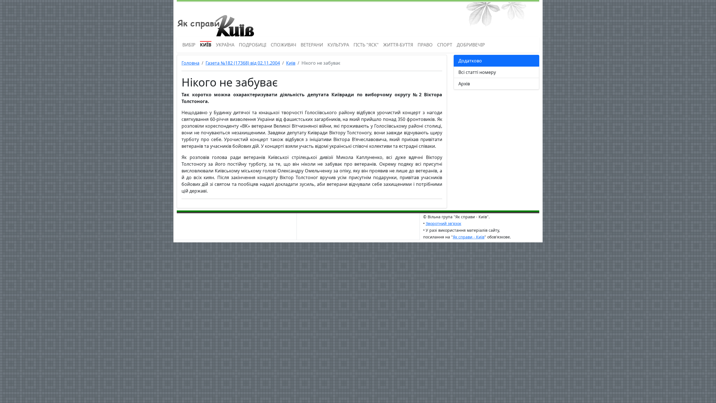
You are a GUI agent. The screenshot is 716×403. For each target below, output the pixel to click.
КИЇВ (205, 45)
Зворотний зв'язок (443, 223)
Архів (464, 84)
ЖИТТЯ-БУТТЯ (398, 45)
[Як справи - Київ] (215, 19)
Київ (290, 63)
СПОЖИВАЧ (283, 45)
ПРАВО (425, 45)
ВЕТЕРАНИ (312, 45)
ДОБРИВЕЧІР (471, 45)
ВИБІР (189, 45)
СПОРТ (444, 45)
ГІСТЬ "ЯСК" (366, 45)
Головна (190, 63)
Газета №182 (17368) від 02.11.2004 (243, 63)
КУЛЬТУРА (338, 45)
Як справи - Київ (468, 237)
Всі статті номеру (477, 72)
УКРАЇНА (225, 45)
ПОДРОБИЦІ (252, 45)
